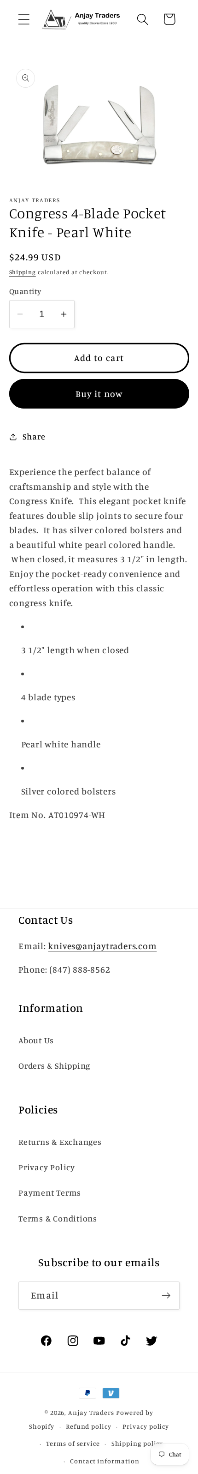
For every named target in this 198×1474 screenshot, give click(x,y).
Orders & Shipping (54, 1065)
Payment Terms (49, 1192)
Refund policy (88, 1426)
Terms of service (73, 1443)
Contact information (104, 1461)
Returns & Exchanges (60, 1142)
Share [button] (34, 436)
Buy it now (99, 393)
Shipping (22, 272)
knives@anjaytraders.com (102, 945)
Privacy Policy (46, 1167)
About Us (36, 1040)
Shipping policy (137, 1443)
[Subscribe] (166, 1295)
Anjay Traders (91, 1412)
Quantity (25, 291)
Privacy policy (145, 1426)
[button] (24, 19)
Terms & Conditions (57, 1218)
